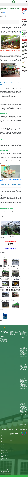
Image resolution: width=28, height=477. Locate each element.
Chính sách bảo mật (12, 334)
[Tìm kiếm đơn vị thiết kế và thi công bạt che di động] (5, 305)
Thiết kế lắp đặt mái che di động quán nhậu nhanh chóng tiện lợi (23, 373)
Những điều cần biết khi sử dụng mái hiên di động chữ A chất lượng (23, 370)
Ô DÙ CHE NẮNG (24, 17)
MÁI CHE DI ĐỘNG (24, 13)
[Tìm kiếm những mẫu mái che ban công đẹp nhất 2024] (5, 294)
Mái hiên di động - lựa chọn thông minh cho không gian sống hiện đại (23, 378)
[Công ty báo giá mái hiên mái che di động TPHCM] (16, 305)
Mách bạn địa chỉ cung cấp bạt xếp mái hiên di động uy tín (23, 335)
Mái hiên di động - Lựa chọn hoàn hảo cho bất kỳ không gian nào (23, 423)
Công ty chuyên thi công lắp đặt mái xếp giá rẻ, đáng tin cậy (23, 412)
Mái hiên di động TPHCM (23, 426)
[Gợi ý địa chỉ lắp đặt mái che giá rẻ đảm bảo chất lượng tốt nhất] (5, 262)
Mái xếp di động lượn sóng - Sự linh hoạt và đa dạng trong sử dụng (23, 367)
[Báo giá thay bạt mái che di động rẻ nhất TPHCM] (16, 273)
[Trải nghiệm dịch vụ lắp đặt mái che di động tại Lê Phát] (16, 294)
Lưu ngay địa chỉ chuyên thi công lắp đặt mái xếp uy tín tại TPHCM (23, 362)
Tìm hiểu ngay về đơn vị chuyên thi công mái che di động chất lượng (10, 22)
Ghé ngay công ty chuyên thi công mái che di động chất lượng (23, 402)
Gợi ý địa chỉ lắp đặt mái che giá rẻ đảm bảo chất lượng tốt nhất (23, 354)
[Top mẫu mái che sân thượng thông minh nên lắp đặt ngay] (16, 262)
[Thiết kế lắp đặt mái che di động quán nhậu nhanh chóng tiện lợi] (5, 273)
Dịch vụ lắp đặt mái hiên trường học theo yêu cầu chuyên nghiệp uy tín (23, 376)
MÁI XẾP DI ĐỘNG (24, 15)
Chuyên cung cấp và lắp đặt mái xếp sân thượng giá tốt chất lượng (23, 364)
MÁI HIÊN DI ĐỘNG (25, 11)
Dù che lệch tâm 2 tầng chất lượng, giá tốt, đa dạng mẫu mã (23, 346)
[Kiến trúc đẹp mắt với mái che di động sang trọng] (5, 316)
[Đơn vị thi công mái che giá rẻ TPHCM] (16, 283)
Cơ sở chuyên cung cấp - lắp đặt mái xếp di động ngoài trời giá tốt (23, 359)
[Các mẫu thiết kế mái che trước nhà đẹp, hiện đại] (5, 283)
